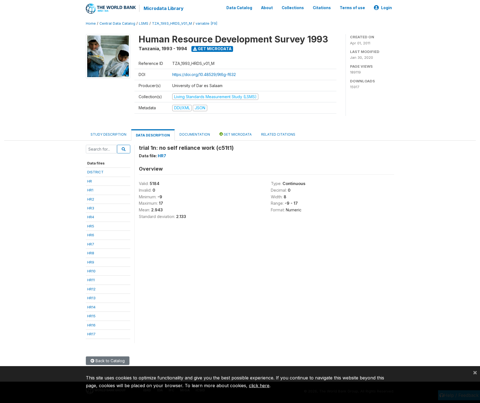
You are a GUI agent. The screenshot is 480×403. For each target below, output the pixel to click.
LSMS (143, 23)
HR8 (90, 253)
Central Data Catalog (117, 23)
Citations (322, 8)
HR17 (91, 334)
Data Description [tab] (153, 135)
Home (91, 23)
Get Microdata (214, 48)
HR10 (91, 271)
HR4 (90, 217)
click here (259, 385)
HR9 (90, 262)
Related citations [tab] (278, 134)
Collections (293, 8)
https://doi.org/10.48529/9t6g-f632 (204, 74)
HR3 (90, 208)
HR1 (90, 190)
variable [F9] (206, 23)
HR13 (91, 298)
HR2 (90, 199)
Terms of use (352, 8)
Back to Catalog (109, 360)
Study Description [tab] (108, 134)
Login (386, 8)
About (267, 8)
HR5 (90, 226)
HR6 (90, 235)
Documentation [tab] (194, 134)
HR (89, 181)
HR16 (91, 325)
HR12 (91, 289)
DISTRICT (95, 172)
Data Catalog (239, 8)
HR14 (91, 307)
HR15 (91, 316)
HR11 (91, 280)
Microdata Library (164, 8)
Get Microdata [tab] (237, 134)
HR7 (90, 244)
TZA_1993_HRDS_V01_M (172, 23)
